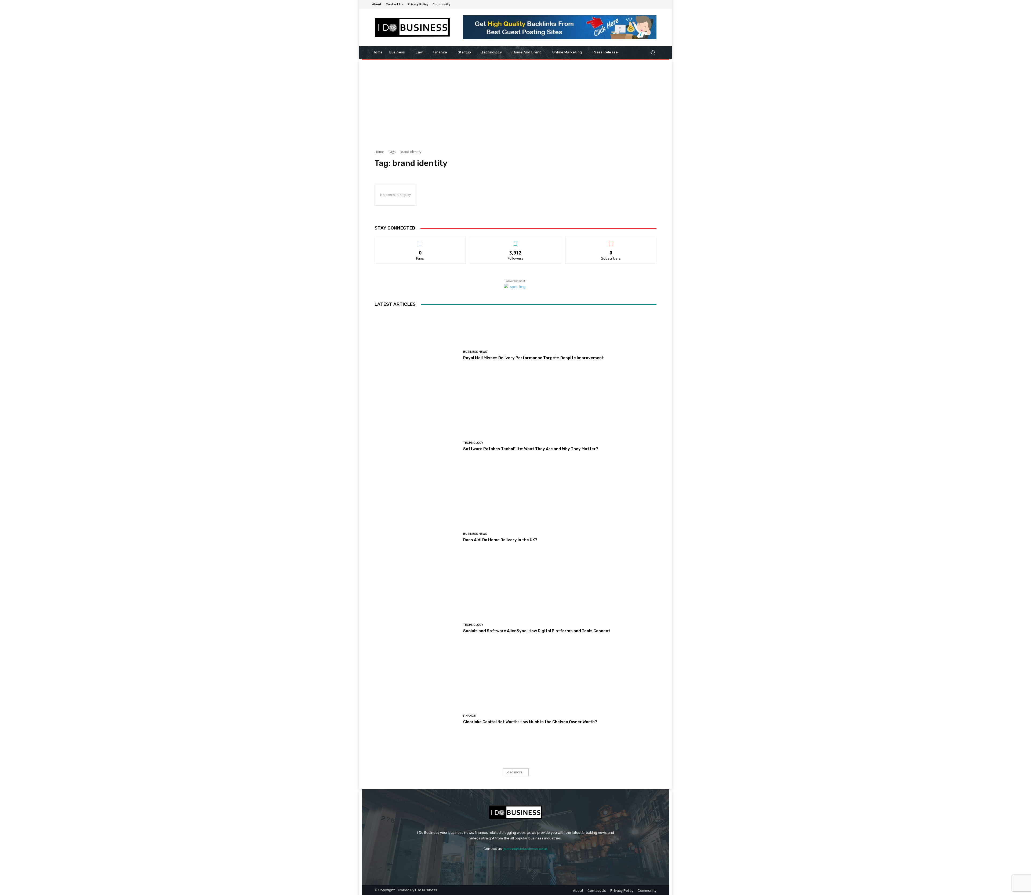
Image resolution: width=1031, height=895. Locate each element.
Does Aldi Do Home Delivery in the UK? (500, 539)
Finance (469, 715)
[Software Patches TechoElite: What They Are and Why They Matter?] (417, 446)
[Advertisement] (515, 102)
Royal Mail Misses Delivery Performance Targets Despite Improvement (533, 357)
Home (379, 152)
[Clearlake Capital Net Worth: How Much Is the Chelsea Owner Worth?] (417, 719)
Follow (515, 241)
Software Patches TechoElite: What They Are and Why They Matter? (530, 448)
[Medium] (655, 4)
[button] (652, 52)
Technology (473, 442)
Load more (514, 772)
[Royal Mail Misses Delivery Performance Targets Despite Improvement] (417, 355)
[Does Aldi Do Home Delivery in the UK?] (417, 537)
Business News (475, 351)
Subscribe (611, 241)
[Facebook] (643, 4)
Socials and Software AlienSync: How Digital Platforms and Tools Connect (536, 630)
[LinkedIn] (649, 4)
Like (420, 241)
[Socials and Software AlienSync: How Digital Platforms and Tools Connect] (417, 628)
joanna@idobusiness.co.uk (525, 849)
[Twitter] (537, 862)
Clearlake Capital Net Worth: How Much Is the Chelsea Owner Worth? (530, 721)
